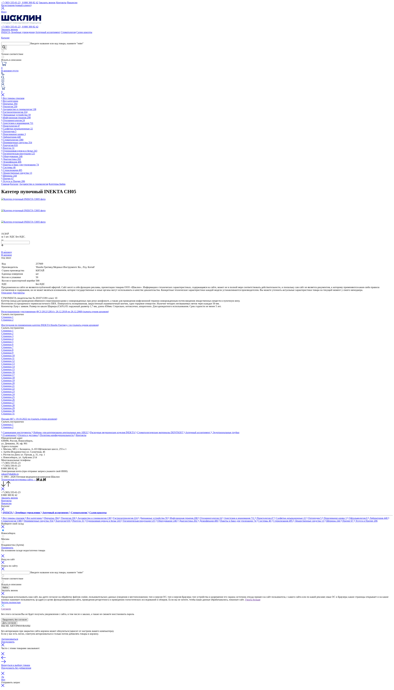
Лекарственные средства (17, 173)
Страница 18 (8, 377)
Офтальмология (357, 518)
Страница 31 (8, 413)
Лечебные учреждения (23, 32)
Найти (5, 587)
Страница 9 (7, 352)
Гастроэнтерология (14, 112)
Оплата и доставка (28, 435)
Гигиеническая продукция (18, 153)
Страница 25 (8, 397)
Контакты (61, 2)
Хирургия (10, 145)
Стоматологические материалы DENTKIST (160, 432)
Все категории (10, 101)
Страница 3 (7, 336)
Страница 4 (7, 339)
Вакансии (72, 2)
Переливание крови (14, 134)
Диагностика (11, 159)
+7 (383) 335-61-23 (10, 2)
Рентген (8, 148)
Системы (9, 167)
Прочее (8, 178)
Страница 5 (7, 341)
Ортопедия (9, 131)
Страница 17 (8, 375)
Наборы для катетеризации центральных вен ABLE (60, 432)
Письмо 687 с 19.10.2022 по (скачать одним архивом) (29, 419)
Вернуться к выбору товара (15, 665)
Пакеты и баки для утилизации (20, 164)
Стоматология (68, 32)
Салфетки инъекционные (17, 128)
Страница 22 (8, 388)
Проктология (11, 126)
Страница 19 (8, 380)
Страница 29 (8, 408)
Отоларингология (13, 120)
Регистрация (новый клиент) (16, 5)
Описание (6, 292)
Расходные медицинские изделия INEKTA (112, 432)
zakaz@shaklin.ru (10, 474)
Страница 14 (8, 366)
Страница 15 (8, 369)
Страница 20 (8, 383)
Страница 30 (8, 411)
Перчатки (9, 103)
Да (2, 677)
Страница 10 (8, 355)
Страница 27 (8, 402)
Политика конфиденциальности (56, 435)
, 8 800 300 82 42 (29, 2)
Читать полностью (11, 602)
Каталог (14, 184)
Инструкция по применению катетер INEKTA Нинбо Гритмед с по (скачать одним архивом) (50, 325)
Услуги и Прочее (13, 181)
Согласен (6, 609)
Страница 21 (8, 386)
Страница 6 (7, 344)
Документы (18, 292)
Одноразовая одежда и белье (19, 151)
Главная (5, 184)
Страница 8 (7, 350)
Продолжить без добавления (16, 668)
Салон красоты (84, 32)
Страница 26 (8, 400)
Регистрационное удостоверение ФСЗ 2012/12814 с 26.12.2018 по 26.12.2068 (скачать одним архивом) (55, 311)
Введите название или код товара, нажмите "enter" (57, 43)
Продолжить (7, 641)
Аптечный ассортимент (47, 32)
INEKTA (5, 32)
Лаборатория (11, 137)
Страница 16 (8, 372)
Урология (9, 106)
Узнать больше (252, 599)
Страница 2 (7, 320)
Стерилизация (12, 170)
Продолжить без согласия (14, 619)
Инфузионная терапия (16, 117)
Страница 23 (8, 391)
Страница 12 (8, 361)
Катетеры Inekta (57, 184)
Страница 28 (8, 405)
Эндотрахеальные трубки (225, 432)
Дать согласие (9, 623)
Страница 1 (7, 317)
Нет (3, 679)
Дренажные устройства (16, 115)
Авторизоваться (9, 639)
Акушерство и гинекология (19, 109)
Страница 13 (8, 364)
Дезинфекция (11, 162)
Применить (7, 547)
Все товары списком (13, 98)
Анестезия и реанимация (17, 123)
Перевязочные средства (17, 142)
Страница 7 (7, 347)
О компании (9, 435)
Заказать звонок (47, 2)
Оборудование (12, 156)
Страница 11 (7, 358)
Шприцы (9, 175)
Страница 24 (8, 394)
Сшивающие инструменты (17, 432)
